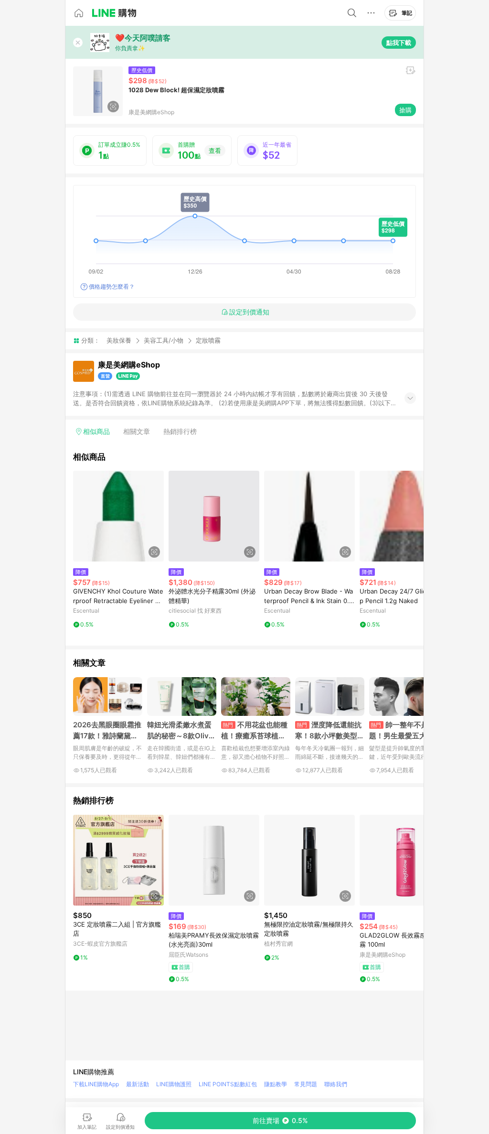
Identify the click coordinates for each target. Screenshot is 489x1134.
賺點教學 (275, 1084)
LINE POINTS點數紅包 (228, 1084)
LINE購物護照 (173, 1084)
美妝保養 (118, 340)
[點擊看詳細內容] (118, 516)
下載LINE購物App (96, 1084)
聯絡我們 (335, 1084)
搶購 (405, 110)
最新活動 (137, 1084)
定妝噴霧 (208, 340)
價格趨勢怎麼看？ (112, 286)
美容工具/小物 (163, 340)
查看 (215, 150)
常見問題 (305, 1084)
